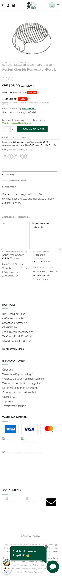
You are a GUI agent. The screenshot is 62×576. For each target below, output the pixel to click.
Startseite (8, 62)
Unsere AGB (9, 396)
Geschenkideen (45, 65)
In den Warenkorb (32, 129)
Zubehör (22, 62)
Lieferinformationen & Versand (20, 387)
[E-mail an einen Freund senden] (15, 156)
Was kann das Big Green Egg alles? (21, 383)
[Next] (59, 255)
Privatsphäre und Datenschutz (19, 392)
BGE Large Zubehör (21, 142)
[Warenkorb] (13, 5)
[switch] (6, 571)
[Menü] (58, 5)
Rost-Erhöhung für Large (23, 149)
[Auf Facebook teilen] (10, 156)
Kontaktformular (12, 348)
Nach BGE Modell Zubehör (36, 145)
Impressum (8, 401)
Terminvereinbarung (14, 405)
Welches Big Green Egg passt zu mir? (23, 378)
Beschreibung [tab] (8, 174)
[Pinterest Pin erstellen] (21, 156)
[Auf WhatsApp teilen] (5, 156)
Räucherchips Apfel (13, 254)
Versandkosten (29, 108)
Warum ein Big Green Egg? (17, 374)
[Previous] (2, 255)
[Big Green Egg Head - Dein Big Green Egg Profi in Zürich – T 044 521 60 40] (32, 5)
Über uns (7, 369)
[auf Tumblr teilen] (26, 156)
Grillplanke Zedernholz (39, 256)
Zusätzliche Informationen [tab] (14, 180)
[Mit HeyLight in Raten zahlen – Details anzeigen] (38, 92)
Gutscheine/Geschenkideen (18, 65)
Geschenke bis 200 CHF (40, 142)
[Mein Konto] (8, 5)
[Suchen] (3, 5)
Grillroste (20, 145)
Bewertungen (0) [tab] (9, 187)
